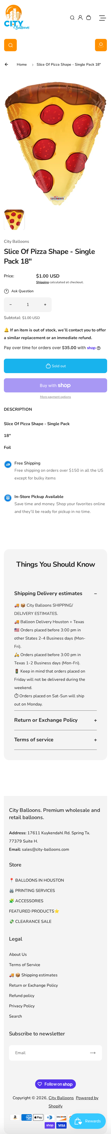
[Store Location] (101, 45)
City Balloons (61, 1098)
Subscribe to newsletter (37, 1033)
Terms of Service (24, 965)
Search (15, 1016)
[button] (14, 219)
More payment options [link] (55, 397)
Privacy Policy (22, 1006)
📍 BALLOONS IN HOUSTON (36, 880)
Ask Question (22, 291)
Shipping (42, 282)
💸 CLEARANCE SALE (30, 921)
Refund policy (21, 996)
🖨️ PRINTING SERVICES (32, 891)
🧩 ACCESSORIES (26, 901)
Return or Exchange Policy (33, 985)
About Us (18, 954)
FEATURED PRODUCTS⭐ (34, 911)
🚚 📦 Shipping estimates (33, 975)
